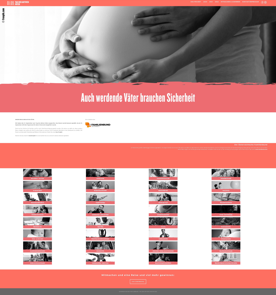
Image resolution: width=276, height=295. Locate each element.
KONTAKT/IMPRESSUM (250, 2)
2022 (217, 2)
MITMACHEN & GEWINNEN (230, 2)
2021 (211, 2)
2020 (205, 2)
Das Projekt (59, 132)
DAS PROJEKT (196, 2)
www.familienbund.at (261, 149)
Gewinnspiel (32, 135)
